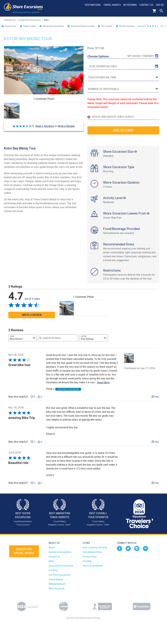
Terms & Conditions (93, 565)
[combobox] (22, 337)
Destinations (93, 5)
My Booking (130, 5)
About (52, 547)
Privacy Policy (90, 556)
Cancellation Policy (92, 552)
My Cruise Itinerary (140, 56)
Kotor (46, 20)
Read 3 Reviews (44, 126)
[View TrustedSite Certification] (141, 606)
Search (161, 11)
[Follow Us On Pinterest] (145, 548)
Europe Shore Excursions (30, 20)
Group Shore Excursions (61, 565)
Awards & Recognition (60, 552)
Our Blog (53, 570)
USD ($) (160, 5)
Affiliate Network (57, 584)
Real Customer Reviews (95, 547)
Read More (103, 382)
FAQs (51, 561)
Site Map (87, 561)
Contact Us (146, 5)
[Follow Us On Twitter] (128, 548)
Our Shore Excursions (60, 575)
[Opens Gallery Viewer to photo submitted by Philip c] (12, 111)
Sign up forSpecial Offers (24, 551)
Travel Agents (112, 5)
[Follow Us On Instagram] (136, 548)
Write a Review (66, 126)
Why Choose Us (56, 588)
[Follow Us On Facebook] (119, 548)
